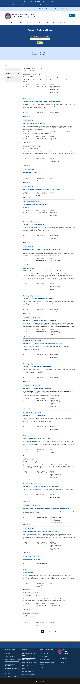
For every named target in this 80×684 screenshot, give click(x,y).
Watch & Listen (71, 8)
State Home (7, 673)
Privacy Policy (25, 665)
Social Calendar (43, 656)
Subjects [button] (8, 73)
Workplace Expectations (27, 671)
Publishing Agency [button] (10, 70)
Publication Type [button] (9, 77)
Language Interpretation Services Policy (29, 654)
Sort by (24, 65)
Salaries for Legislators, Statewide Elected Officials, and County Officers (12, 669)
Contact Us (61, 662)
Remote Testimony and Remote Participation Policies (29, 658)
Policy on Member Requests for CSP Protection (47, 663)
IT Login (41, 667)
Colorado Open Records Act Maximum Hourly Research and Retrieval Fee (13, 660)
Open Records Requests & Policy (29, 662)
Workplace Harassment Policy (28, 674)
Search (72, 16)
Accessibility (7, 653)
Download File (27, 94)
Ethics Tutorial (43, 653)
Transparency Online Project (11, 676)
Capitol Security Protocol (10, 656)
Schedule (42, 8)
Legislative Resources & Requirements (10, 664)
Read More (57, 1)
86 (55, 631)
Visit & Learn (50, 8)
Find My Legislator (60, 8)
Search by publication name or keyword (40, 36)
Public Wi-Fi (24, 668)
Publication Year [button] (9, 81)
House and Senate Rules (45, 659)
